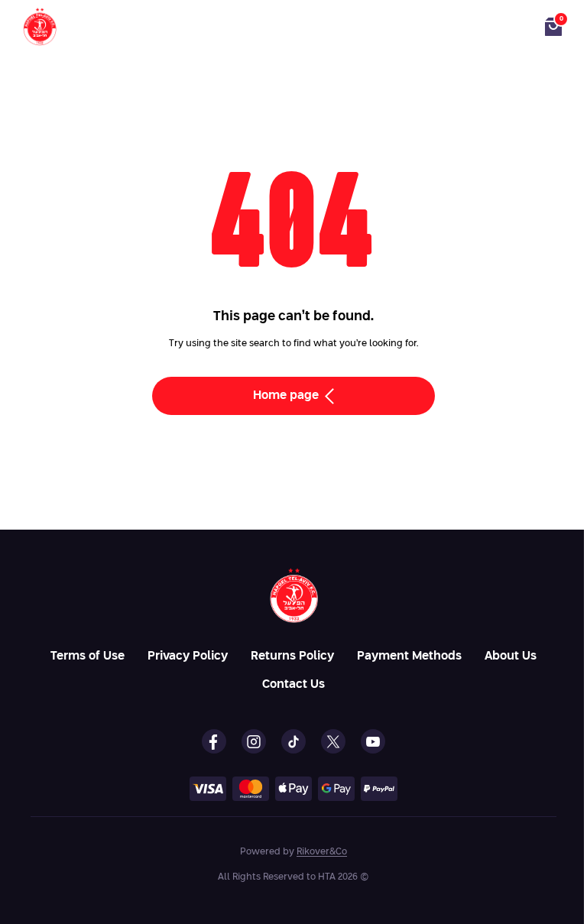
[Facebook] (214, 741)
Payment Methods (409, 656)
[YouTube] (373, 741)
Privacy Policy (188, 656)
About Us (511, 656)
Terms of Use (87, 656)
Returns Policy (292, 656)
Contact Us (293, 684)
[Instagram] (254, 741)
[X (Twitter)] (333, 741)
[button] (553, 26)
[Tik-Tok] (293, 741)
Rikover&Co (322, 852)
